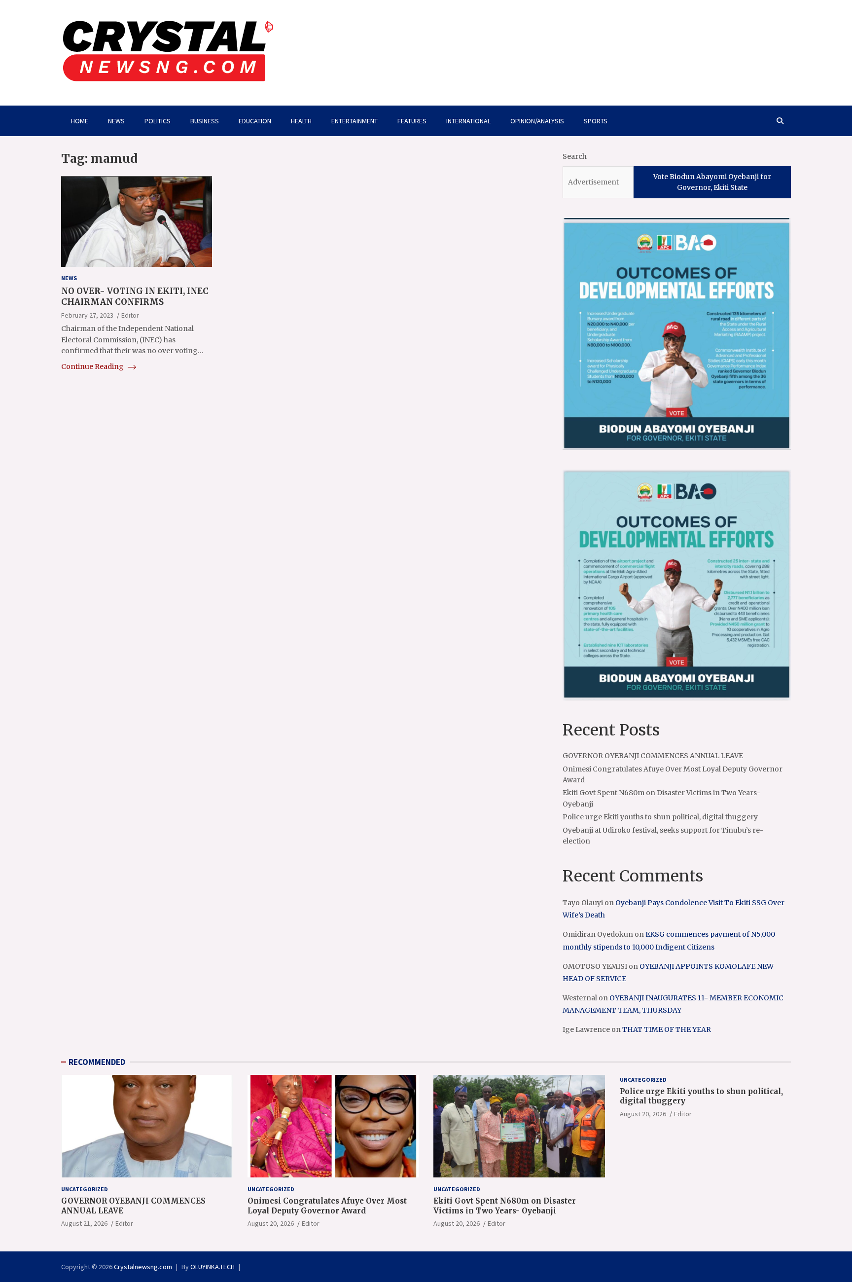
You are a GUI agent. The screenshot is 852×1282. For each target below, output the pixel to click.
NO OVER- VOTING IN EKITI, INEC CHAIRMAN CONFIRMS (135, 296)
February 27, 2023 (87, 315)
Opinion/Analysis (537, 120)
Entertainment (354, 120)
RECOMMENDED (97, 1062)
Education (255, 120)
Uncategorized (84, 1189)
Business (204, 120)
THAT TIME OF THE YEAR (666, 1029)
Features (411, 120)
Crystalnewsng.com (143, 1266)
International (468, 120)
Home (79, 120)
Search (575, 156)
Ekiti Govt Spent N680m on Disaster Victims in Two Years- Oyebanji (504, 1205)
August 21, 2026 (84, 1223)
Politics (157, 120)
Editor (130, 315)
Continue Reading (93, 367)
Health (301, 120)
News (116, 120)
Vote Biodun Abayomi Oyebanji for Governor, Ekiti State (712, 182)
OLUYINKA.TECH (212, 1266)
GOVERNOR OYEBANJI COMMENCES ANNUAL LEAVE (653, 755)
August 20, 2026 (271, 1223)
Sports (595, 120)
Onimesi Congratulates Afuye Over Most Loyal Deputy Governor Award (327, 1205)
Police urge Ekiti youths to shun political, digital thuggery (660, 816)
